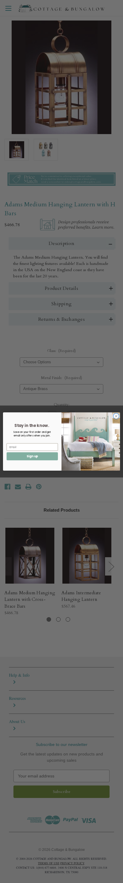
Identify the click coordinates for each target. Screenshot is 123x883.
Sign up (32, 456)
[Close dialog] (116, 416)
